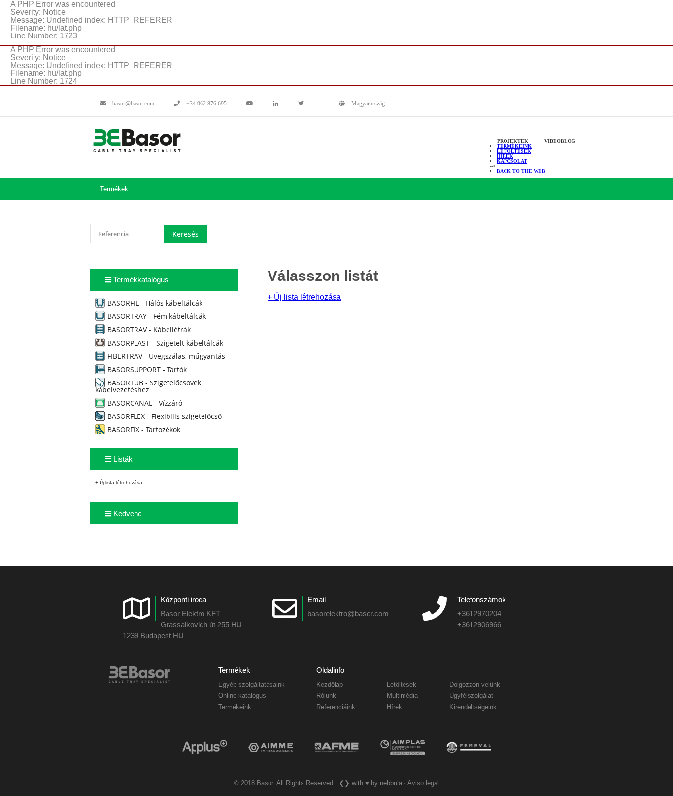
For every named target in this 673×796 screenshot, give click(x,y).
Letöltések (514, 151)
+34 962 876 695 (206, 103)
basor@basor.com (132, 103)
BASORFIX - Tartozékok (143, 429)
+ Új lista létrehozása (118, 482)
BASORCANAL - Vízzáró (144, 403)
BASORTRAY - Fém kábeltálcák (156, 316)
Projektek (512, 141)
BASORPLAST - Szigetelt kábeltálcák (165, 342)
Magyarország (367, 103)
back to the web (521, 170)
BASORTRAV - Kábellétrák (149, 329)
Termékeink (514, 146)
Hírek (505, 156)
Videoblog (559, 141)
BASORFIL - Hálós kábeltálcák (154, 303)
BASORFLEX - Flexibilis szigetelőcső (164, 416)
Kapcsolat (512, 161)
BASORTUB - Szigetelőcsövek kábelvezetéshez (148, 386)
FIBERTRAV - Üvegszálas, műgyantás (166, 356)
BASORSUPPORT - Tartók (147, 369)
